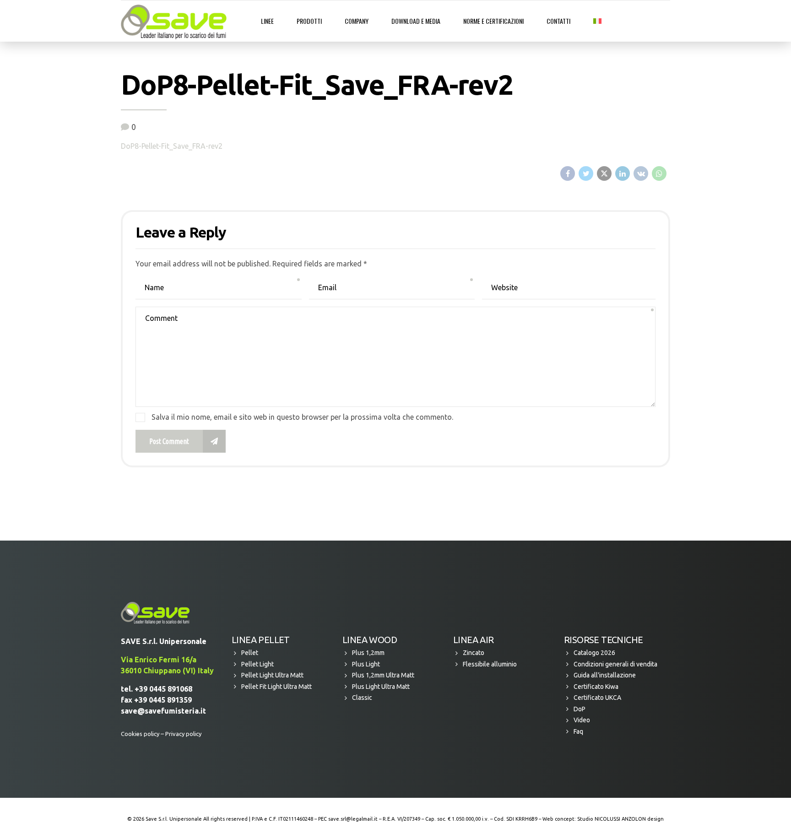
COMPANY (356, 21)
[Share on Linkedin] (622, 173)
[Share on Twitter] (586, 173)
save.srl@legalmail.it (353, 819)
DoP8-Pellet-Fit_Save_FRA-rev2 (171, 146)
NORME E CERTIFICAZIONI (493, 21)
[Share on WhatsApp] (659, 173)
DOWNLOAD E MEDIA (415, 21)
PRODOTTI (309, 21)
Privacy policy (183, 734)
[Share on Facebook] (567, 173)
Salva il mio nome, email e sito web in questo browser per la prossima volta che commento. (302, 417)
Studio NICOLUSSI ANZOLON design (620, 819)
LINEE (267, 21)
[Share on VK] (641, 173)
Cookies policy (140, 734)
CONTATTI (558, 21)
